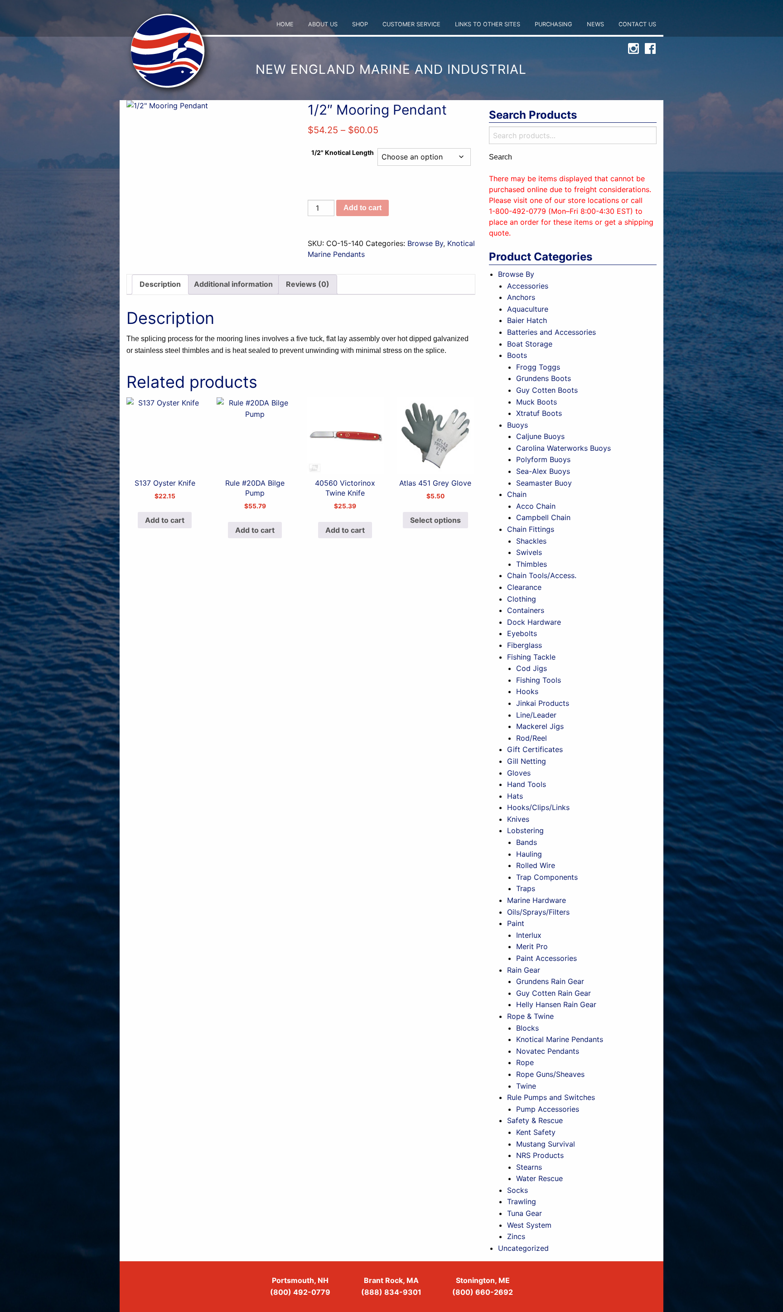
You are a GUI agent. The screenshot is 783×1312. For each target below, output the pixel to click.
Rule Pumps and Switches (551, 1097)
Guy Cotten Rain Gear (553, 993)
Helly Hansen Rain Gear (556, 1004)
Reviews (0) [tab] (307, 284)
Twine (526, 1085)
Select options (435, 520)
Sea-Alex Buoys (543, 471)
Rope (525, 1062)
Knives (518, 819)
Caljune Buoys (540, 436)
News (595, 24)
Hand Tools (526, 784)
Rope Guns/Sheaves (550, 1074)
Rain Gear (523, 969)
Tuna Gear (524, 1213)
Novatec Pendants (547, 1051)
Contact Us (637, 24)
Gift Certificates (535, 749)
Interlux (528, 935)
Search (500, 157)
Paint (515, 923)
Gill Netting (526, 761)
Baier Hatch (527, 320)
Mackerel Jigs (540, 726)
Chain (517, 494)
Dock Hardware (534, 622)
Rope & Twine (530, 1016)
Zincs (516, 1236)
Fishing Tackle (531, 656)
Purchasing (553, 24)
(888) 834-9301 (391, 1292)
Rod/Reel (531, 738)
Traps (525, 888)
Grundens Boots (543, 378)
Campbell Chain (543, 517)
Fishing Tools (538, 680)
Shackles (531, 540)
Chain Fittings (530, 529)
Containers (525, 610)
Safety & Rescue (535, 1120)
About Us (323, 24)
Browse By (425, 243)
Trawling (521, 1201)
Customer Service (411, 24)
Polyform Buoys (543, 459)
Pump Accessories (547, 1109)
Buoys (517, 424)
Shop (360, 24)
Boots (517, 355)
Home (285, 24)
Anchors (521, 297)
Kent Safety (536, 1132)
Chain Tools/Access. (541, 575)
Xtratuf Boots (539, 413)
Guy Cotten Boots (547, 390)
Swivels (529, 552)
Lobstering (525, 830)
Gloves (519, 772)
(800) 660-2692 (482, 1292)
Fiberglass (524, 645)
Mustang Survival (545, 1143)
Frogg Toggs (538, 366)
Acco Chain (536, 506)
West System (529, 1225)
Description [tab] (160, 284)
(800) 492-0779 (300, 1292)
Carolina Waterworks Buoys (563, 448)
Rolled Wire (535, 865)
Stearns (529, 1167)
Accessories (527, 285)
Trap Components (547, 877)
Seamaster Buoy (544, 482)
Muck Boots (536, 401)
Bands (526, 842)
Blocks (527, 1027)
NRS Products (540, 1155)
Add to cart (362, 208)
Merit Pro (532, 946)
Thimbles (531, 564)
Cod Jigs (531, 668)
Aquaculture (527, 309)
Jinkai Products (542, 703)
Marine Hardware (536, 900)
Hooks (527, 691)
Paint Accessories (546, 958)
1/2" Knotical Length (342, 152)
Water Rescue (539, 1178)
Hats (515, 796)
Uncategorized (523, 1248)
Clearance (524, 587)
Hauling (529, 854)
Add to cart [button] (164, 520)
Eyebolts (522, 633)
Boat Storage (529, 343)
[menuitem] (285, 24)
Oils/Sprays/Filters (538, 911)
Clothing (521, 598)
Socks (517, 1190)
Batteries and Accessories (551, 332)
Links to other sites (487, 24)
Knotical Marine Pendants (559, 1039)
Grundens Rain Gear (550, 981)
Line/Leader (536, 714)
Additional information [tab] (233, 284)
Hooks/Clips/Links (538, 807)
